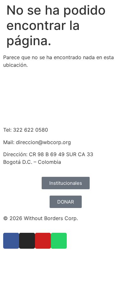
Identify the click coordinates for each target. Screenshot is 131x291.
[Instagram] (27, 241)
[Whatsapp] (59, 241)
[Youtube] (43, 241)
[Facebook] (11, 241)
